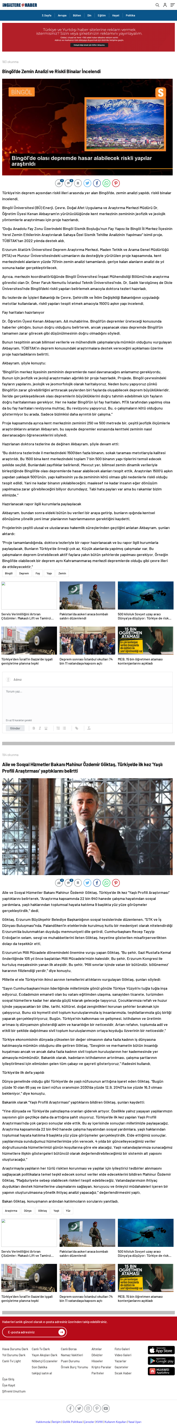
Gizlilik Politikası (72, 1422)
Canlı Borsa (69, 1349)
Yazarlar (120, 1361)
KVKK (99, 1422)
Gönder (15, 728)
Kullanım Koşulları (115, 1422)
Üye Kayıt (8, 1385)
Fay (38, 573)
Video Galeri (123, 1355)
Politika (130, 15)
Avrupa (62, 15)
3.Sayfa (46, 15)
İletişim (56, 1422)
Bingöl (9, 573)
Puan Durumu (70, 1361)
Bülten (77, 15)
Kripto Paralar (101, 1367)
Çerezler (89, 1422)
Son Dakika (39, 1367)
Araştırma (11, 1210)
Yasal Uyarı (134, 1422)
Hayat (115, 15)
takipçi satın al (42, 1373)
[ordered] (58, 728)
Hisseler (97, 1361)
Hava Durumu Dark (15, 1349)
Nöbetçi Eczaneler (45, 1361)
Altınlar (97, 1349)
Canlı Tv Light (11, 1361)
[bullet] (64, 728)
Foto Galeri (122, 1349)
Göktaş (42, 1210)
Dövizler (97, 1355)
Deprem (24, 573)
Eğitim (102, 15)
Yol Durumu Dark (13, 1355)
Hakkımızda (43, 1422)
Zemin (62, 573)
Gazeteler (121, 1367)
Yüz (68, 1210)
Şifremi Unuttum (13, 1391)
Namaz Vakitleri (72, 1355)
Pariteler (98, 1373)
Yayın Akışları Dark (44, 1355)
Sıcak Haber (123, 1373)
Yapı (49, 573)
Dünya (28, 1210)
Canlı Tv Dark (41, 1349)
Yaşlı (56, 1210)
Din (89, 15)
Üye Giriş (8, 1379)
